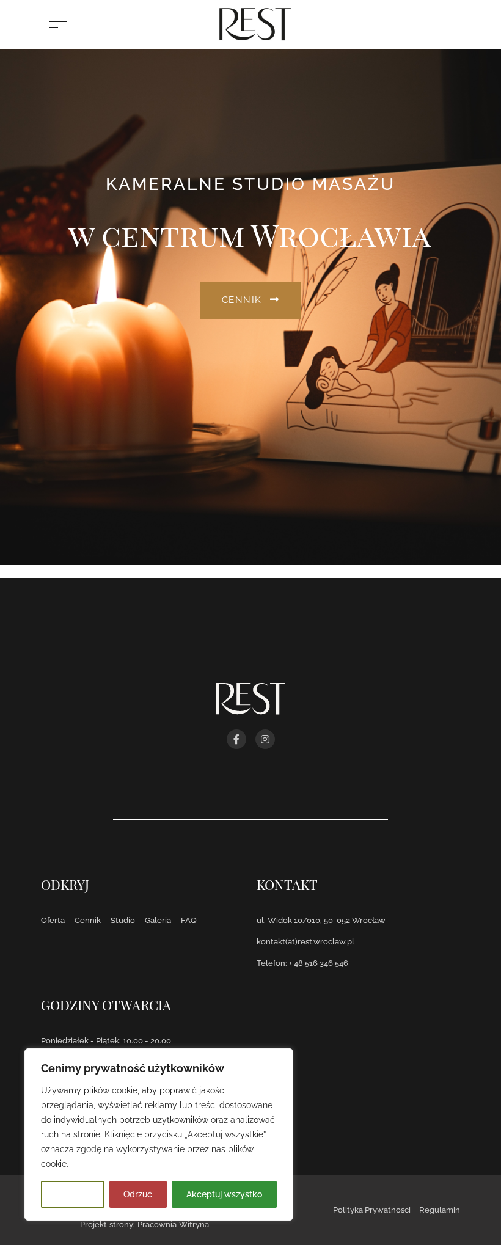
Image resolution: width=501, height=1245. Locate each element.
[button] (250, 300)
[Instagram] (265, 739)
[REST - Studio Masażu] (254, 23)
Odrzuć (137, 1194)
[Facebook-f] (236, 739)
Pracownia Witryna (173, 1224)
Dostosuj (73, 1194)
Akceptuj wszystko (224, 1194)
